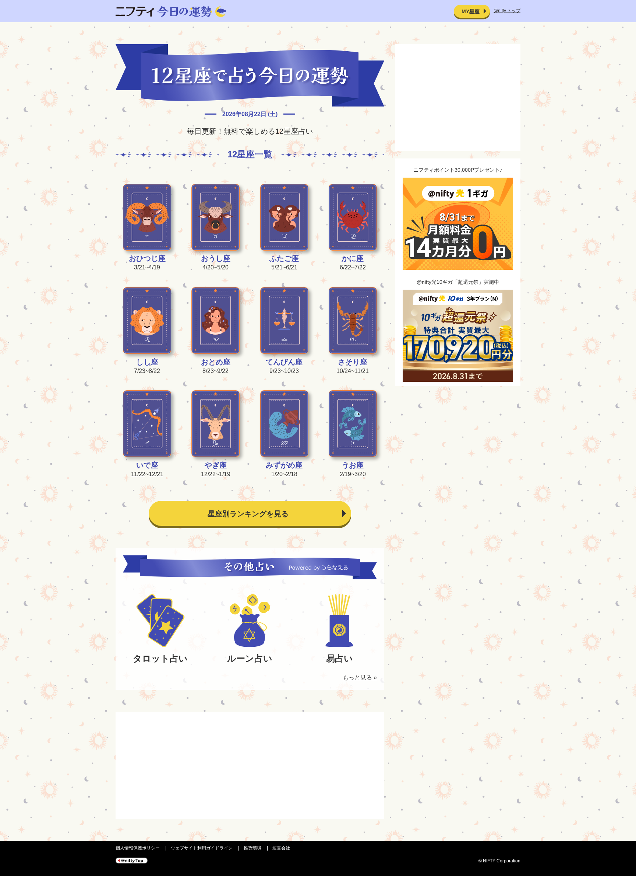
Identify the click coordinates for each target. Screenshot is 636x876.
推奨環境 (252, 848)
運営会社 (281, 848)
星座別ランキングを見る (248, 514)
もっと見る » (360, 677)
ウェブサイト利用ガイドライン (202, 848)
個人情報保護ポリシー (138, 848)
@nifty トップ (507, 10)
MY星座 (471, 11)
